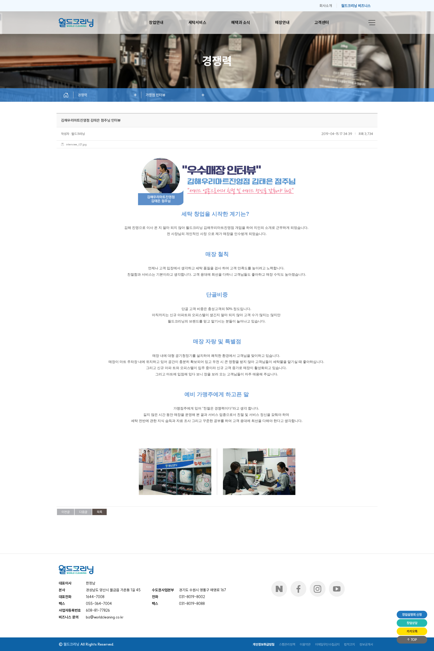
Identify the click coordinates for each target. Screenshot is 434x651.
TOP (413, 640)
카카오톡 (412, 631)
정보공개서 (366, 644)
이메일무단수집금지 (327, 644)
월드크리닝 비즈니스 (356, 5)
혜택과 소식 (240, 22)
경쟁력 (82, 95)
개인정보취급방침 (263, 644)
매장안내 (282, 22)
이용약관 (305, 644)
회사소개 (325, 5)
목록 (99, 512)
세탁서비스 (197, 22)
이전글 (65, 512)
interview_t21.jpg (76, 144)
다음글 (83, 512)
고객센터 (321, 22)
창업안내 (156, 22)
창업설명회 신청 (412, 615)
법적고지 (349, 644)
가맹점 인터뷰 (155, 95)
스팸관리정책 (287, 644)
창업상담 (412, 623)
